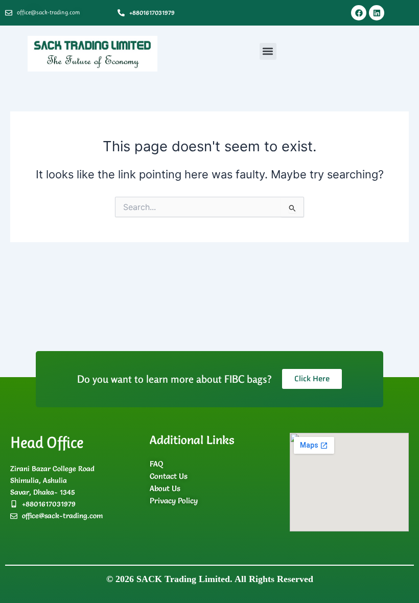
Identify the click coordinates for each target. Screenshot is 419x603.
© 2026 (209, 579)
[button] (268, 51)
